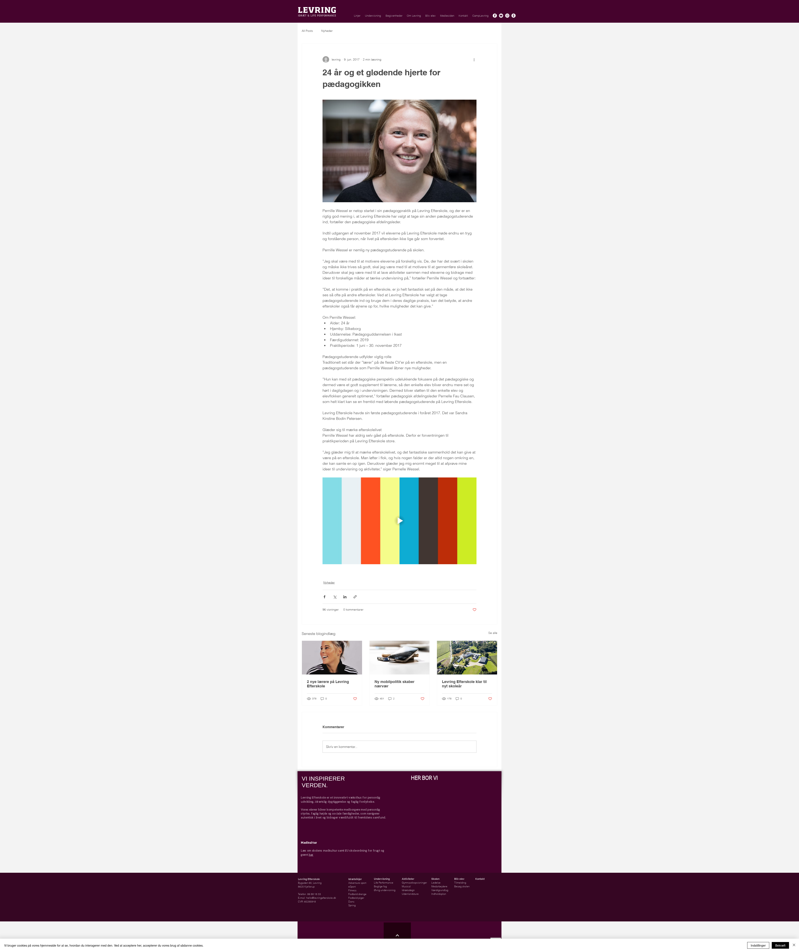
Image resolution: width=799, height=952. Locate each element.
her (311, 855)
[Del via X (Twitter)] (335, 597)
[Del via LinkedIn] (345, 597)
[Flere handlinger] (473, 59)
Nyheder (327, 31)
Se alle (492, 633)
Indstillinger (758, 945)
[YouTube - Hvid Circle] (501, 16)
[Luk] (794, 945)
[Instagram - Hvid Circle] (507, 16)
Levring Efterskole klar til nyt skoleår (464, 683)
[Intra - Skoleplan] (513, 16)
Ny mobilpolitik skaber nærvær (394, 683)
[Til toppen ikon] (397, 935)
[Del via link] (355, 597)
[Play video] (399, 520)
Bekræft (780, 945)
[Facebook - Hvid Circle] (495, 16)
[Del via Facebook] (324, 597)
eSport (352, 886)
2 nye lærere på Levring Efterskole (328, 683)
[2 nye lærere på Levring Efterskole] (332, 657)
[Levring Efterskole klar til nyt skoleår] (467, 657)
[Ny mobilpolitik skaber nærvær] (400, 657)
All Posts (307, 31)
